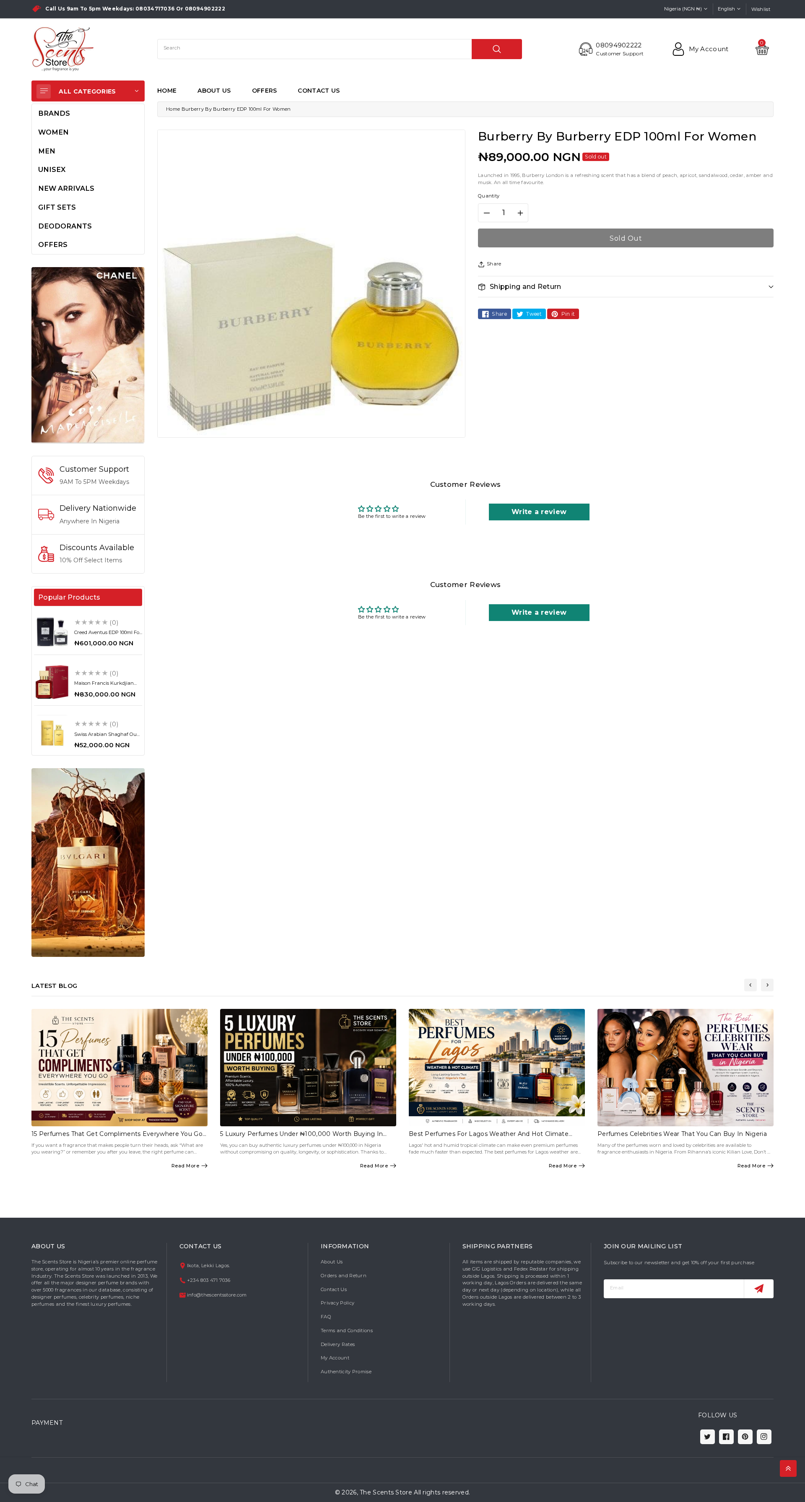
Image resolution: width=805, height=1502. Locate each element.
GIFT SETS (57, 207)
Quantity (488, 196)
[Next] (767, 985)
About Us (332, 1262)
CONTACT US (319, 90)
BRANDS (54, 113)
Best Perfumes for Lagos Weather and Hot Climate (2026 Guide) (489, 1137)
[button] (626, 286)
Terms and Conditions (347, 1330)
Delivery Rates (338, 1344)
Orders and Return (343, 1276)
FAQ (326, 1317)
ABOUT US (214, 90)
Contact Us (334, 1289)
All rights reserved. (442, 1492)
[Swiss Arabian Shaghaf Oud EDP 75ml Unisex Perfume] (52, 733)
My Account (335, 1358)
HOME (167, 90)
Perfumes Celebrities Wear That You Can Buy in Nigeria (682, 1134)
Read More (185, 1166)
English (726, 9)
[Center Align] (43, 91)
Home (173, 109)
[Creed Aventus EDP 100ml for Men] (52, 631)
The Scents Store (386, 1492)
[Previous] (750, 985)
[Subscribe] (759, 1288)
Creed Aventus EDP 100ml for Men (107, 635)
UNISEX (51, 169)
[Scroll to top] (788, 1468)
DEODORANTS (65, 226)
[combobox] (339, 49)
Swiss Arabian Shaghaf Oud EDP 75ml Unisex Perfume (107, 737)
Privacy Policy (337, 1303)
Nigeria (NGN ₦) (683, 9)
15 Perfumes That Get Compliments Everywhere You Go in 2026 (117, 1137)
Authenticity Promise (346, 1372)
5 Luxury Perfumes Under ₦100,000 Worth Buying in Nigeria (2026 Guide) (301, 1137)
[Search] (497, 49)
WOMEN (53, 132)
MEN (46, 151)
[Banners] (88, 355)
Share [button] (494, 264)
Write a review (539, 512)
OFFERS (264, 90)
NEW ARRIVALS (66, 188)
